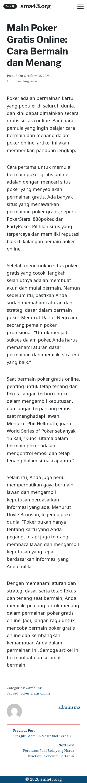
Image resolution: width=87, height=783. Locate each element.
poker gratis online (35, 693)
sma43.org (35, 6)
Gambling (34, 688)
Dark (10, 6)
